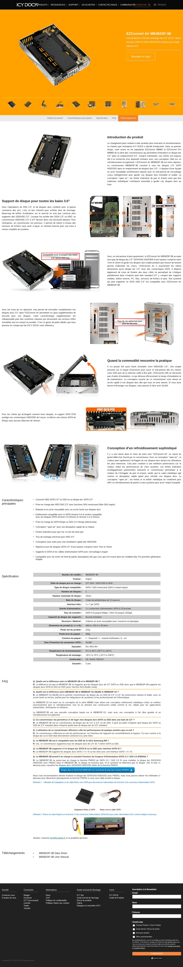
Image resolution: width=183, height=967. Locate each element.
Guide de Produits (116, 898)
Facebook (28, 898)
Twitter (26, 906)
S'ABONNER (157, 954)
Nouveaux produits (142, 933)
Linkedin (27, 903)
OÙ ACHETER (88, 5)
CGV (48, 898)
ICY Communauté (31, 900)
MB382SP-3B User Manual (54, 856)
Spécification (102, 118)
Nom (134, 903)
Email (135, 893)
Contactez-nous (107, 5)
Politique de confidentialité (56, 900)
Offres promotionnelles (144, 937)
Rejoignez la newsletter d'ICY (89, 906)
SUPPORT (73, 5)
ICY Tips (80, 895)
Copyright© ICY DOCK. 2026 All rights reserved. (18, 960)
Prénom (136, 912)
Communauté (127, 5)
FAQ (114, 118)
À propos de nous (9, 898)
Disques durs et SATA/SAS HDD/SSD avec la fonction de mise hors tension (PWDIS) (95, 770)
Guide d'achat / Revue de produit (147, 929)
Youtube (27, 908)
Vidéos (79, 903)
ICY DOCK (113, 895)
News (48, 895)
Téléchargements (128, 118)
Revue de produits (84, 900)
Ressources (58, 5)
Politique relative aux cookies (57, 903)
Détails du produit (55, 118)
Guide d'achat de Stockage (88, 898)
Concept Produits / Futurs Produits (148, 925)
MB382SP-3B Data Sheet (53, 853)
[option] (54, 54)
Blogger (27, 895)
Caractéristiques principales (79, 118)
